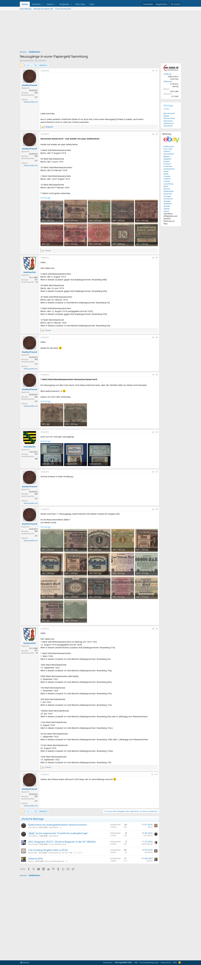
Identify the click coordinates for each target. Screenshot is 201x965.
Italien (166, 174)
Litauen (167, 181)
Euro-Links (168, 149)
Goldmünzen (169, 146)
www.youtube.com (31, 102)
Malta (166, 186)
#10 (156, 774)
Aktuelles (36, 4)
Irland (166, 171)
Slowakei (167, 201)
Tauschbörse (53, 836)
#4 (157, 337)
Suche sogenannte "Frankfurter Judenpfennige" (62, 833)
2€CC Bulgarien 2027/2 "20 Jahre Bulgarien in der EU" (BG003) (62, 841)
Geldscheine (53, 827)
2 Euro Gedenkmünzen (57, 844)
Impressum (168, 121)
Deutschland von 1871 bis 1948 (60, 853)
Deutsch (25, 962)
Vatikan (167, 208)
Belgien (167, 156)
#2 (157, 134)
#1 (157, 71)
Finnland (167, 164)
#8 (157, 509)
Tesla (91, 4)
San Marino (168, 198)
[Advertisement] (100, 31)
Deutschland (169, 154)
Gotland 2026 (35, 858)
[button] (43, 4)
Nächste (42, 65)
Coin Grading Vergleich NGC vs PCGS (48, 850)
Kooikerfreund (28, 60)
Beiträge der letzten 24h (43, 9)
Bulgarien (167, 159)
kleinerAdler (32, 853)
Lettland (167, 178)
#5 (157, 375)
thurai (150, 827)
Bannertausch (169, 113)
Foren (25, 4)
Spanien (167, 206)
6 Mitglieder (48, 127)
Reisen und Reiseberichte (54, 861)
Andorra (167, 151)
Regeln (166, 116)
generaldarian (147, 844)
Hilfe (175, 962)
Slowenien (168, 203)
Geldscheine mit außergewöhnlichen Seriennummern (57, 824)
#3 (157, 258)
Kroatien (167, 176)
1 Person (47, 251)
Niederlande (169, 191)
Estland (167, 161)
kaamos (31, 861)
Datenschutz (169, 123)
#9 (157, 628)
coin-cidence (33, 827)
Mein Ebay (80, 4)
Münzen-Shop (169, 118)
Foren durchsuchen (63, 9)
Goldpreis (167, 74)
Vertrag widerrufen (123, 962)
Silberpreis (168, 81)
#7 (157, 472)
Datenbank (168, 126)
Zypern (166, 211)
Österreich (168, 193)
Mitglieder (64, 4)
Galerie (50, 4)
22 (35, 65)
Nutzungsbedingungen (149, 962)
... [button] (31, 65)
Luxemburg (168, 184)
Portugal (167, 196)
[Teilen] (153, 70)
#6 (157, 432)
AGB (136, 962)
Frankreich (168, 166)
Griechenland (169, 169)
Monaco (167, 188)
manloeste (149, 852)
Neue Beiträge (25, 9)
